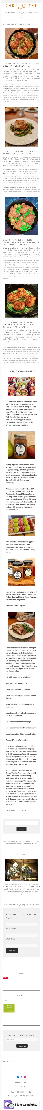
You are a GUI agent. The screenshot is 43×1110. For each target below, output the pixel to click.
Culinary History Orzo (33, 90)
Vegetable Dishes (14, 360)
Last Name (10, 939)
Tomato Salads (6, 360)
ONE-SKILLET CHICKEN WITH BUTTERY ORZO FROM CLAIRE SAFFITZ (21, 64)
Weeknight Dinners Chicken (29, 99)
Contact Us (21, 1086)
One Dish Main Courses (22, 95)
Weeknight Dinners (29, 189)
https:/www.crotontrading (16, 810)
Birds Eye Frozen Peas (13, 260)
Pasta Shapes (6, 99)
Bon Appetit (6, 84)
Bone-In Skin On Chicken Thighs (19, 86)
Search (21, 829)
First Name (11, 928)
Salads (31, 356)
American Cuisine (16, 169)
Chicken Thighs (15, 88)
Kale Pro (28, 1092)
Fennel (12, 92)
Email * (9, 918)
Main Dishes (28, 92)
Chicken (29, 86)
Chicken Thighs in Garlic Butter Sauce (15, 347)
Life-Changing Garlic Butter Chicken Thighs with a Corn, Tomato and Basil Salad (18, 324)
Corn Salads (30, 347)
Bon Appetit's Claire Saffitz (15, 84)
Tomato (23, 358)
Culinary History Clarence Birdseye (23, 267)
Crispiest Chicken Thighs (22, 90)
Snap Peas (29, 185)
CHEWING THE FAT (22, 7)
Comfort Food (22, 176)
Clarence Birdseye (26, 265)
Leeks (23, 92)
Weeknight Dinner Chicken (16, 99)
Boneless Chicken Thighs (12, 345)
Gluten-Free (22, 269)
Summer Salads (17, 358)
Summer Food (10, 358)
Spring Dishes (35, 185)
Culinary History (10, 267)
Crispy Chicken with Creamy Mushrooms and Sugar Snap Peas (17, 178)
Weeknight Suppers (16, 191)
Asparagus (5, 260)
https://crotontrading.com (15, 606)
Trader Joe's (6, 187)
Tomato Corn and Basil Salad (31, 358)
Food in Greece (18, 92)
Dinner (4, 92)
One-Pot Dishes (13, 97)
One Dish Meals (32, 95)
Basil (4, 345)
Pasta (31, 97)
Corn (26, 347)
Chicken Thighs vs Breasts (15, 265)
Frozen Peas (16, 269)
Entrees (8, 92)
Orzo (28, 97)
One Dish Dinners (11, 95)
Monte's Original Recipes (29, 182)
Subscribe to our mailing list (22, 1035)
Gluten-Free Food (29, 269)
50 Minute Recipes (7, 169)
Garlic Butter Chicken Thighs (33, 349)
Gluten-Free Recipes (23, 351)
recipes (11, 1011)
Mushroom (5, 185)
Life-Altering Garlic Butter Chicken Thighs (17, 353)
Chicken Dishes (35, 86)
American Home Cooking (27, 169)
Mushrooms (21, 185)
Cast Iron (20, 345)
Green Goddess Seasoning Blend (15, 180)
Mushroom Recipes (13, 185)
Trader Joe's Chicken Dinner (15, 187)
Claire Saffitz (22, 88)
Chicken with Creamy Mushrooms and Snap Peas (18, 173)
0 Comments (16, 101)
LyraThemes (30, 1095)
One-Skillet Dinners (21, 97)
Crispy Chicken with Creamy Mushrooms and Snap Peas (18, 152)
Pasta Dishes (36, 97)
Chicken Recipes (7, 88)
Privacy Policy (21, 1082)
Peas (25, 185)
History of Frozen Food (15, 271)
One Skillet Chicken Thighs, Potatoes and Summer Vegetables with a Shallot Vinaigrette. (21, 242)
